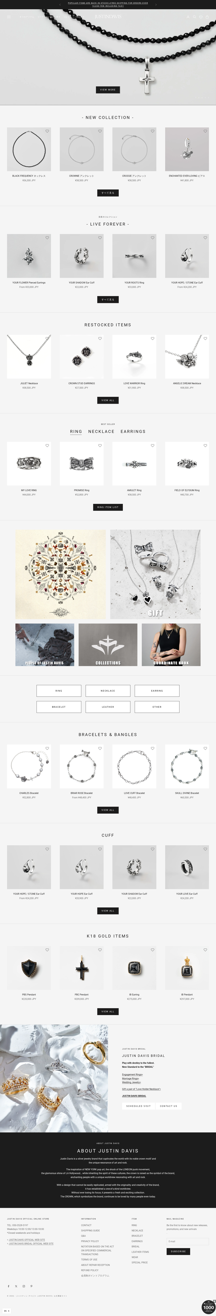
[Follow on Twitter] (16, 1286)
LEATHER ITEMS (140, 1252)
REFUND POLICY (89, 1270)
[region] (108, 57)
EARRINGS (133, 431)
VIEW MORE (108, 89)
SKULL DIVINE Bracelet (187, 793)
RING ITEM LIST (108, 507)
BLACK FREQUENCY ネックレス (29, 176)
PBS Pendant (29, 994)
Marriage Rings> (130, 1078)
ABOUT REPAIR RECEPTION (95, 1265)
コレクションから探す (74, 17)
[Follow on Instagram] (23, 1286)
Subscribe (178, 1251)
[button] (6, 1311)
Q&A (83, 1235)
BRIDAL (136, 1246)
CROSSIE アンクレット (134, 176)
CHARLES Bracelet (28, 793)
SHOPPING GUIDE (90, 1230)
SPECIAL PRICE (140, 1262)
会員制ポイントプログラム (95, 1275)
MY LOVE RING (29, 490)
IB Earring (134, 994)
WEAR (135, 1257)
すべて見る (108, 193)
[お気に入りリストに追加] (47, 131)
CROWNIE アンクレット (81, 176)
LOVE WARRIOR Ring (134, 383)
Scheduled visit (138, 1106)
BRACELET (59, 707)
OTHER (157, 707)
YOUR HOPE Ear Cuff (82, 893)
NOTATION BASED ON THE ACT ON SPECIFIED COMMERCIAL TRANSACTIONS (97, 1250)
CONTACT (86, 1225)
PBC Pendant (81, 994)
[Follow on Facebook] (8, 1286)
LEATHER (108, 707)
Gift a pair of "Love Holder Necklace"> (141, 1089)
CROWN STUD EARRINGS (81, 383)
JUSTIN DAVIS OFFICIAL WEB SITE (27, 1239)
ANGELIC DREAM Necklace (187, 383)
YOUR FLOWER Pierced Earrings (28, 282)
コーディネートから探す (49, 17)
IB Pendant (187, 994)
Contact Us (168, 1106)
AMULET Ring (134, 490)
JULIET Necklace (29, 383)
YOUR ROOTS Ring (134, 282)
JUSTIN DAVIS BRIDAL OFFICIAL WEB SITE (31, 1243)
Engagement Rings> (132, 1074)
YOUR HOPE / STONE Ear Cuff (187, 282)
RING (76, 431)
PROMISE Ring (81, 490)
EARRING (157, 691)
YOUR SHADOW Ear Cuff (81, 282)
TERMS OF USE (89, 1259)
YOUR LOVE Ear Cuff (187, 893)
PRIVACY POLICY (90, 1241)
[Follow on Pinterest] (31, 1286)
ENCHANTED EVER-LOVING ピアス (187, 176)
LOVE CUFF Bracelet (134, 793)
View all (108, 400)
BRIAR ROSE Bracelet (82, 793)
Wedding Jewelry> (131, 1082)
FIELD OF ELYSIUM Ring (187, 490)
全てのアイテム (27, 17)
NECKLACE (101, 431)
